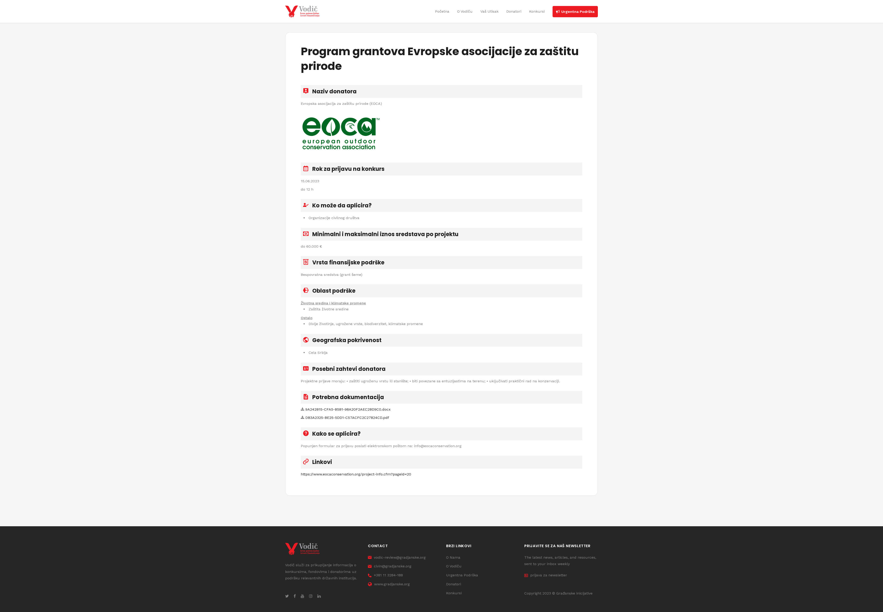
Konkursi (454, 593)
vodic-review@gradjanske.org (400, 557)
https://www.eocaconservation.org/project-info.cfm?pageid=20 (356, 474)
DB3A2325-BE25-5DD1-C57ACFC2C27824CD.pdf (347, 417)
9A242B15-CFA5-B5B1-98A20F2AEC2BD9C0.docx (348, 409)
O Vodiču (454, 566)
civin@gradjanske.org (392, 566)
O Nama (453, 557)
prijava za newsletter (548, 575)
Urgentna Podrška (462, 575)
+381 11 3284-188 (388, 575)
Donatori (453, 584)
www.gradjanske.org (392, 584)
